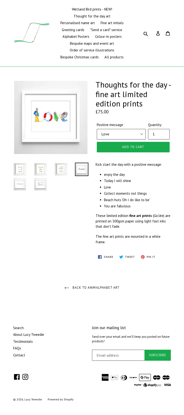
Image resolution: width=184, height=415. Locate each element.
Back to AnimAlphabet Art (96, 288)
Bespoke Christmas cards (79, 57)
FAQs (17, 348)
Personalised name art (77, 23)
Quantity (154, 124)
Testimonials (23, 341)
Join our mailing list (109, 327)
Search (18, 328)
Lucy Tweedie (33, 399)
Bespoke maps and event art (92, 43)
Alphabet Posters (76, 36)
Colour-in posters (108, 36)
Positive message (110, 124)
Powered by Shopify (61, 399)
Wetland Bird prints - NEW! (92, 9)
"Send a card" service (106, 30)
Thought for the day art (92, 16)
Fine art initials (112, 23)
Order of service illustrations (92, 50)
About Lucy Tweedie (28, 334)
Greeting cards (73, 30)
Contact (19, 355)
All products (114, 57)
